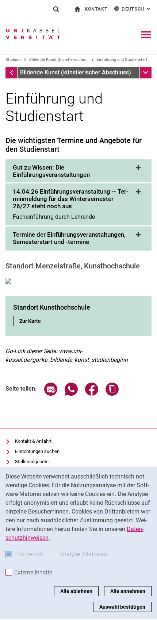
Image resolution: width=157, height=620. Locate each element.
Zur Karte (33, 321)
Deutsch (137, 9)
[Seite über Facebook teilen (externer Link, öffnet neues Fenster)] (91, 393)
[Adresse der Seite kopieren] (112, 393)
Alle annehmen (127, 591)
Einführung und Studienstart (122, 59)
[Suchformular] (56, 9)
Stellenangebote (32, 461)
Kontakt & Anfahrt (33, 441)
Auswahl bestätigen (122, 607)
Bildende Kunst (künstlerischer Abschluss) (75, 72)
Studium (13, 59)
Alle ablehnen (76, 591)
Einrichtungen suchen (37, 451)
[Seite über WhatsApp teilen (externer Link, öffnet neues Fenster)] (71, 393)
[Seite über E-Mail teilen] (50, 393)
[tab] (78, 171)
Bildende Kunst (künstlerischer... (58, 59)
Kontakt (96, 9)
